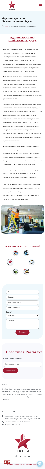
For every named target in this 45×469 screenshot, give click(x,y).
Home (6, 26)
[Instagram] (25, 456)
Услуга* (9, 312)
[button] (40, 5)
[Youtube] (29, 456)
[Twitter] (20, 456)
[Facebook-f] (16, 456)
